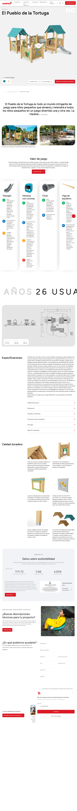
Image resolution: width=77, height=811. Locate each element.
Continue (56, 711)
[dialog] (38, 405)
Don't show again (56, 716)
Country (39, 703)
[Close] (73, 692)
